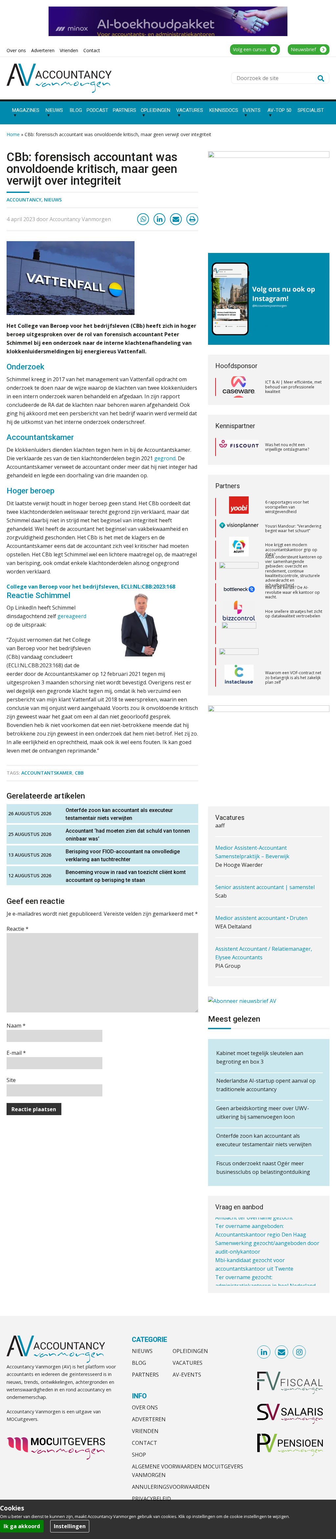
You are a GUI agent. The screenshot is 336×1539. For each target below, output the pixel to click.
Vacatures (187, 1362)
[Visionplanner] (239, 507)
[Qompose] (239, 635)
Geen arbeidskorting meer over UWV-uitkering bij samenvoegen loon (262, 1112)
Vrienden (145, 1431)
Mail (281, 1352)
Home (13, 134)
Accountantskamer (46, 773)
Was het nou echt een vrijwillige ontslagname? (287, 447)
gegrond (165, 458)
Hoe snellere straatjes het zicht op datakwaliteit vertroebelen (293, 592)
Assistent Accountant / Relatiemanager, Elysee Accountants (263, 945)
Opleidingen (190, 1351)
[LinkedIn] (159, 219)
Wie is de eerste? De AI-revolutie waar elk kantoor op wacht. (292, 570)
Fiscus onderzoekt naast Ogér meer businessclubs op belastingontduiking (263, 1167)
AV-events (187, 1374)
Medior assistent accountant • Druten (261, 909)
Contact (144, 1442)
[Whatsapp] (143, 219)
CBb (79, 773)
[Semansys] (239, 677)
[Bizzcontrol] (239, 592)
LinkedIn (264, 1352)
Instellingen (70, 1526)
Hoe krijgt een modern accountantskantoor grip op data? (291, 528)
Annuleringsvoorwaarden (171, 1486)
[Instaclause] (239, 656)
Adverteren (149, 1419)
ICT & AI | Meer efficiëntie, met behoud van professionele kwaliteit (293, 386)
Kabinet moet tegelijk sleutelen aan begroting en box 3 (259, 1057)
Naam (16, 1025)
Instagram (299, 1352)
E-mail (16, 1052)
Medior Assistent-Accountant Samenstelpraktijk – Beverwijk (252, 844)
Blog (139, 1362)
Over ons (145, 1407)
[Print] (192, 219)
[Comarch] (239, 614)
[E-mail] (176, 219)
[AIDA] (239, 550)
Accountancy (24, 200)
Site (11, 1080)
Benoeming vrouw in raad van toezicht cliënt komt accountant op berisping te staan (126, 876)
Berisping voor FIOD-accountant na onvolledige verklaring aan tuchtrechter (123, 855)
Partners (145, 1374)
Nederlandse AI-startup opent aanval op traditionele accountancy (266, 1085)
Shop (139, 1454)
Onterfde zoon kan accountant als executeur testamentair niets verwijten (119, 814)
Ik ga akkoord (22, 1526)
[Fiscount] (239, 447)
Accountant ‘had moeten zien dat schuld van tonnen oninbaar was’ (128, 835)
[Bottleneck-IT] (239, 571)
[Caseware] (239, 387)
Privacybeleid (151, 1498)
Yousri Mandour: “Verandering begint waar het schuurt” (293, 507)
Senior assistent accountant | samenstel (265, 879)
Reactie (18, 928)
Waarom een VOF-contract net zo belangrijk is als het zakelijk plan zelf (293, 656)
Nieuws (53, 200)
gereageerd (71, 616)
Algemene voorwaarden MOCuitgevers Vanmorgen (187, 1471)
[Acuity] (239, 528)
